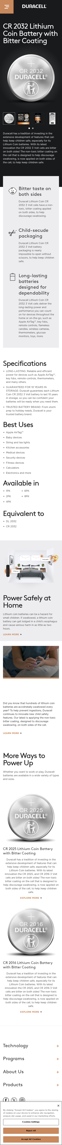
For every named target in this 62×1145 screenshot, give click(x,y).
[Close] (58, 1105)
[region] (31, 1123)
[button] (7, 7)
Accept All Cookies (31, 1139)
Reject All (31, 1131)
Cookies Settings (31, 1122)
